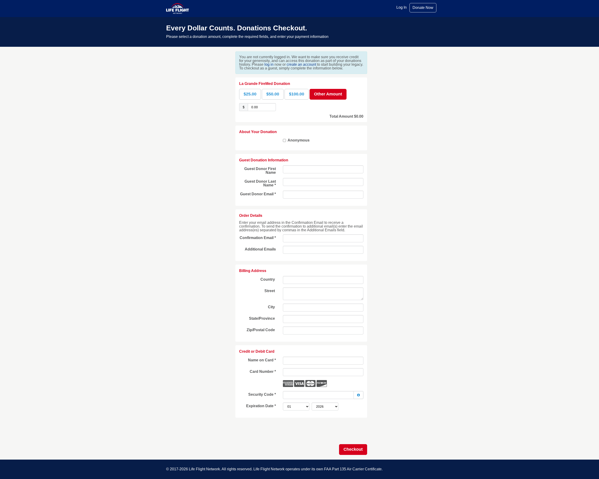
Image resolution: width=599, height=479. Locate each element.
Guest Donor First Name (260, 170)
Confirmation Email (258, 238)
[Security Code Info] (358, 395)
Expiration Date (261, 406)
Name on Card (262, 360)
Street (270, 291)
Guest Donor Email (258, 194)
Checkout (353, 449)
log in (269, 64)
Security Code (262, 394)
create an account (301, 64)
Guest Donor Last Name (260, 183)
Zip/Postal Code (261, 330)
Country (268, 279)
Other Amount (328, 94)
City (272, 307)
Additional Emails (260, 249)
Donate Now (423, 8)
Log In (401, 7)
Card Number (263, 372)
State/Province (262, 318)
